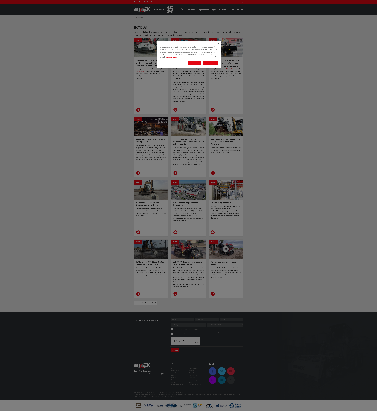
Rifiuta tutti (195, 63)
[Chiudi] (218, 43)
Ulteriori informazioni (171, 57)
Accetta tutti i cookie (210, 63)
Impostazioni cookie (167, 63)
